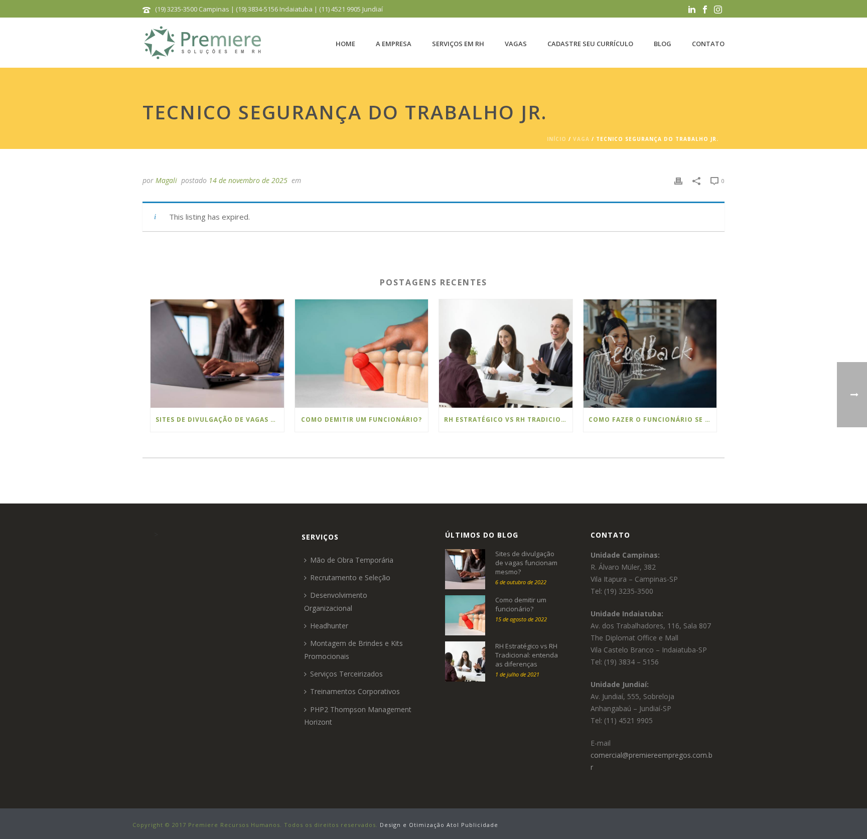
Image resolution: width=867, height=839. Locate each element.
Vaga (581, 138)
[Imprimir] (678, 180)
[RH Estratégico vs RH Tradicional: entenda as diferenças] (505, 353)
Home (345, 43)
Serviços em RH (458, 43)
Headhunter (329, 625)
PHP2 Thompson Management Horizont (357, 716)
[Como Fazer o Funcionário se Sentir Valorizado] (650, 353)
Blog (662, 43)
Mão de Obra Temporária (351, 560)
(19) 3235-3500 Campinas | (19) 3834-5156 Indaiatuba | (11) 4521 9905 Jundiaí (269, 9)
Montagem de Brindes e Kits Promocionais (353, 649)
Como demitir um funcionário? (361, 419)
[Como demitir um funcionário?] (361, 353)
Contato (708, 43)
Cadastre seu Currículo (590, 43)
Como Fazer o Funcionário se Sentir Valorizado (653, 419)
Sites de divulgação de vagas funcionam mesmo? (220, 419)
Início (556, 138)
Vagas (516, 43)
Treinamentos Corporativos (355, 691)
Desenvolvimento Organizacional (335, 601)
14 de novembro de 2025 (248, 180)
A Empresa (393, 43)
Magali (166, 180)
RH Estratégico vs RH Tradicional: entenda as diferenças (508, 419)
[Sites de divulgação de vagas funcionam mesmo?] (217, 353)
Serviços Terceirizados (346, 674)
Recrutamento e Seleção (350, 577)
